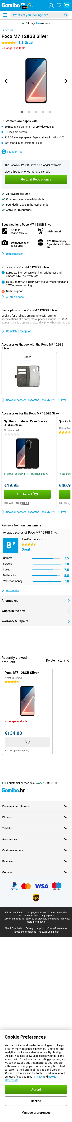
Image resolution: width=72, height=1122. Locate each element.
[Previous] (6, 81)
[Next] (66, 81)
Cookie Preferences (57, 928)
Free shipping (22, 503)
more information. (36, 921)
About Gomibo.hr (13, 928)
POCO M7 (8, 30)
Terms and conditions (25, 931)
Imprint (40, 928)
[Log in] (51, 5)
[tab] (22, 112)
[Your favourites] (59, 5)
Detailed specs (14, 253)
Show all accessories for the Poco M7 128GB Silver (36, 400)
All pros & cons (15, 296)
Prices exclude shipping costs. (39, 915)
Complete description (18, 331)
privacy (38, 1076)
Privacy (29, 928)
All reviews (12, 590)
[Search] (66, 15)
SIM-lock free (14, 151)
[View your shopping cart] (66, 5)
